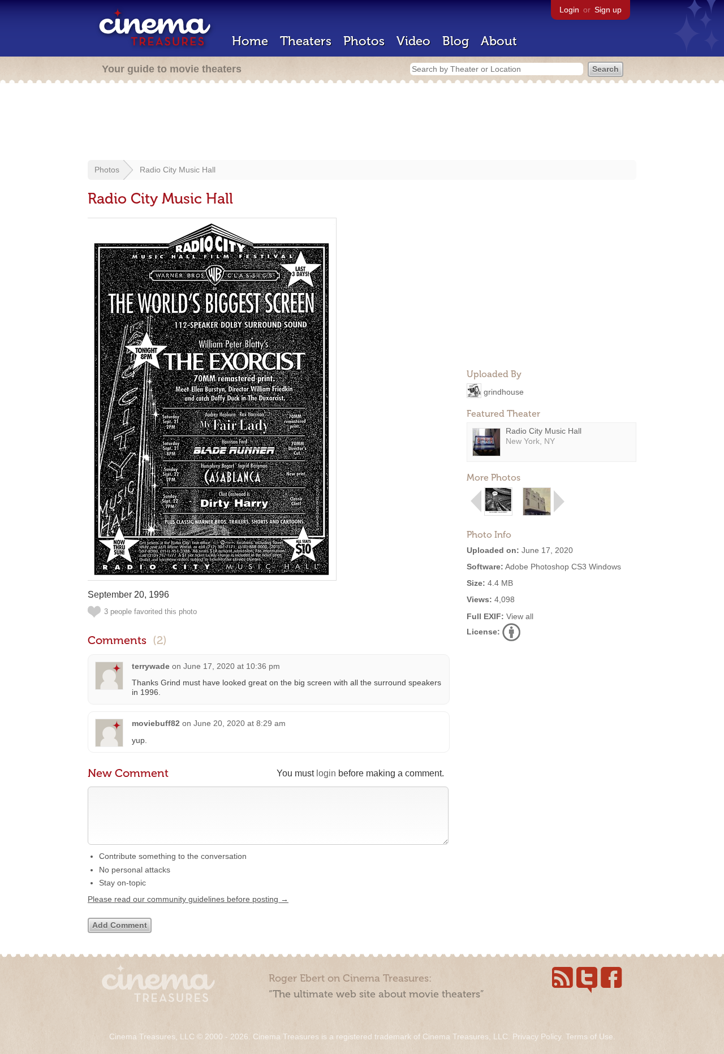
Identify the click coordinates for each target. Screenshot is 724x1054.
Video (413, 41)
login (326, 773)
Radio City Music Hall (178, 169)
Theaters (305, 41)
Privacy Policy (536, 1036)
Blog (455, 41)
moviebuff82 (156, 723)
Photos (364, 41)
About (499, 41)
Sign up (608, 9)
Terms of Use (589, 1036)
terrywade (151, 666)
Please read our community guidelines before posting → (188, 899)
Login (569, 9)
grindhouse (504, 391)
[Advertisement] (362, 122)
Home (250, 41)
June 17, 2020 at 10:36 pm (231, 666)
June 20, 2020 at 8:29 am (239, 723)
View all (519, 616)
